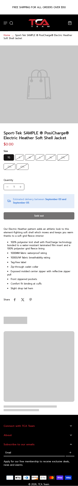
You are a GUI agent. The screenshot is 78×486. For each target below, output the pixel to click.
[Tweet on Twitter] (23, 300)
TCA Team (43, 484)
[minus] (7, 187)
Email (8, 452)
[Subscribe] (70, 452)
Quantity (8, 180)
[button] (39, 216)
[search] (11, 22)
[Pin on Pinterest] (31, 300)
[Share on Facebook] (15, 300)
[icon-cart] (70, 22)
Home (7, 35)
